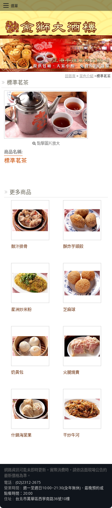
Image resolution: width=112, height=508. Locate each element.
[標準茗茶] (46, 115)
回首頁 (70, 75)
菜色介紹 (86, 75)
